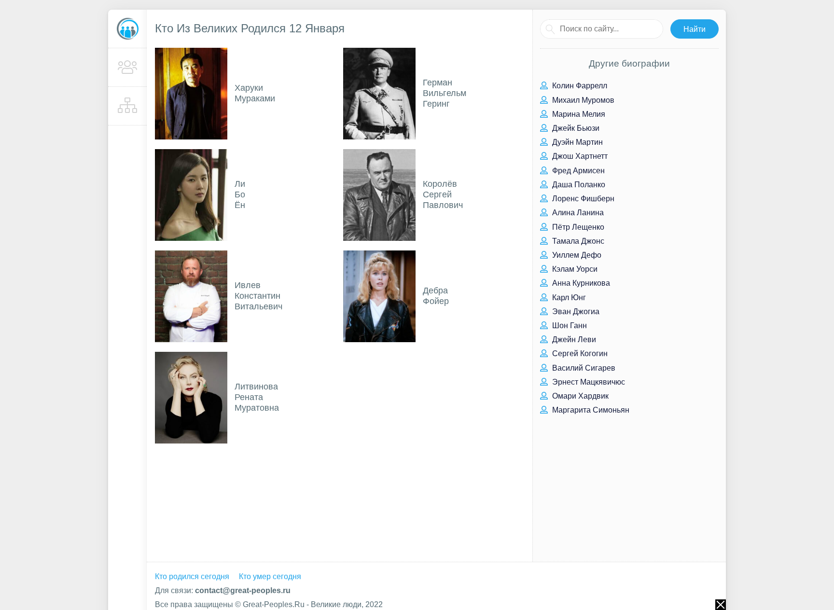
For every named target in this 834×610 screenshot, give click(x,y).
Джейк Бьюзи (574, 128)
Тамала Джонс (577, 241)
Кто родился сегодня (192, 576)
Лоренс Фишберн (582, 198)
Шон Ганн (568, 325)
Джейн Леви (573, 339)
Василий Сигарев (582, 368)
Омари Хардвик (579, 396)
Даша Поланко (577, 184)
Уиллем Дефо (575, 255)
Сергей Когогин (579, 353)
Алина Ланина (577, 212)
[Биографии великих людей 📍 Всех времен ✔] (127, 29)
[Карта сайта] (127, 106)
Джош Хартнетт (579, 156)
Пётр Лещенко (577, 227)
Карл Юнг (568, 297)
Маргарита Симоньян (589, 410)
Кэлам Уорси (574, 269)
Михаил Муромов (582, 100)
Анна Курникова (580, 283)
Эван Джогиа (574, 311)
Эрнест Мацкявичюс (587, 382)
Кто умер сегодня (270, 576)
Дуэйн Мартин (576, 142)
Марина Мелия (577, 114)
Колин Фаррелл (578, 86)
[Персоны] (127, 67)
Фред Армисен (577, 170)
